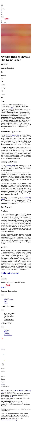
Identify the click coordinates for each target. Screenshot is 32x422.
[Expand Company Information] (2, 295)
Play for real (4, 64)
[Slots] (16, 10)
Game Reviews (8, 335)
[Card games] (16, 15)
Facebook (6, 330)
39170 (11, 396)
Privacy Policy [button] (8, 315)
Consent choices (9, 319)
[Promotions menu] (2, 5)
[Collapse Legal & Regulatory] (2, 310)
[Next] (5, 279)
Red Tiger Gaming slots (12, 135)
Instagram (6, 333)
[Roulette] (16, 12)
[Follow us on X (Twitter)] (5, 287)
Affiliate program (8, 299)
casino (18, 267)
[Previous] (2, 279)
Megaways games (11, 165)
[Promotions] (1, 4)
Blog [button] (5, 301)
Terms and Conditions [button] (10, 313)
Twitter (6, 331)
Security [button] (6, 318)
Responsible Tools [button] (9, 316)
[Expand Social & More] (2, 327)
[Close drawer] (2, 17)
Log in (6, 303)
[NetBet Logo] (4, 19)
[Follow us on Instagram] (1, 287)
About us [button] (6, 298)
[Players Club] (16, 7)
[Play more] (3, 8)
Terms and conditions (18, 390)
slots (12, 108)
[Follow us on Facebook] (3, 287)
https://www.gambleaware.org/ (9, 420)
